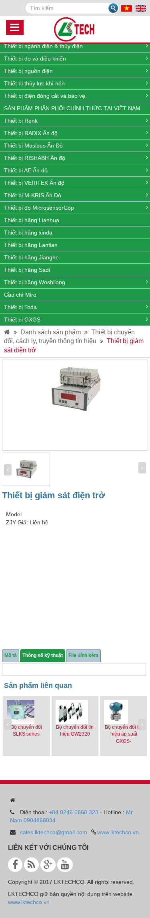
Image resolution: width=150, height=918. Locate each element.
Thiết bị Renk (21, 120)
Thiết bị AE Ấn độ (26, 170)
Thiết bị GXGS (22, 319)
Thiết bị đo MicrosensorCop (39, 207)
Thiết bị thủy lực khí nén (34, 83)
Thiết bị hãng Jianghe (31, 257)
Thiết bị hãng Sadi (27, 270)
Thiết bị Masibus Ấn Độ (33, 145)
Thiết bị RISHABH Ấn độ (34, 158)
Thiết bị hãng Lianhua (31, 220)
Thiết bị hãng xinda (28, 232)
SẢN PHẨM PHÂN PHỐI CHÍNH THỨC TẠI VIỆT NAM (72, 108)
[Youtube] (65, 864)
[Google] (48, 864)
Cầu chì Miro (20, 294)
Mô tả (10, 655)
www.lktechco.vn (118, 832)
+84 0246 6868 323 (73, 812)
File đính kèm (83, 655)
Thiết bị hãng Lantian (31, 245)
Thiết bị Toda (20, 307)
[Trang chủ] (7, 332)
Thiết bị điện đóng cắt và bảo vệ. (45, 96)
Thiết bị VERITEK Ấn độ (34, 183)
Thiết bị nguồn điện (28, 71)
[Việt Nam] (126, 8)
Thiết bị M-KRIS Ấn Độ (32, 195)
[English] (141, 8)
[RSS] (31, 864)
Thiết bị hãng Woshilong (34, 282)
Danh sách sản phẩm (50, 332)
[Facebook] (15, 864)
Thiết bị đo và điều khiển (35, 58)
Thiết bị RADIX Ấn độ (31, 133)
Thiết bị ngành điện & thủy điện (43, 46)
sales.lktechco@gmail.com (53, 832)
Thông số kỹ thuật (42, 655)
